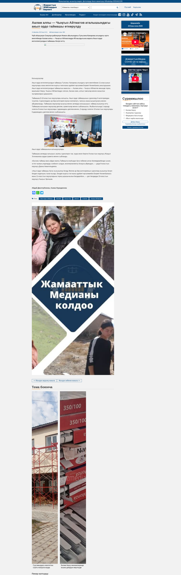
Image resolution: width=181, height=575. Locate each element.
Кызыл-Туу (68, 198)
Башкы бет (44, 15)
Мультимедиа (70, 15)
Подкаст (82, 15)
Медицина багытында (134, 115)
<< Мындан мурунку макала (44, 380)
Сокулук (84, 198)
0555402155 (117, 1)
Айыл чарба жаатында (134, 118)
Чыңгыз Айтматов (96, 198)
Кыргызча (137, 7)
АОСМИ (58, 198)
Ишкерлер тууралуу (133, 113)
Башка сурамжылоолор (135, 127)
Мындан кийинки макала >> (69, 380)
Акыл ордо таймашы (46, 198)
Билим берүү (131, 110)
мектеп (77, 198)
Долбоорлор (56, 15)
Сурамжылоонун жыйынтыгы (135, 124)
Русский (128, 7)
